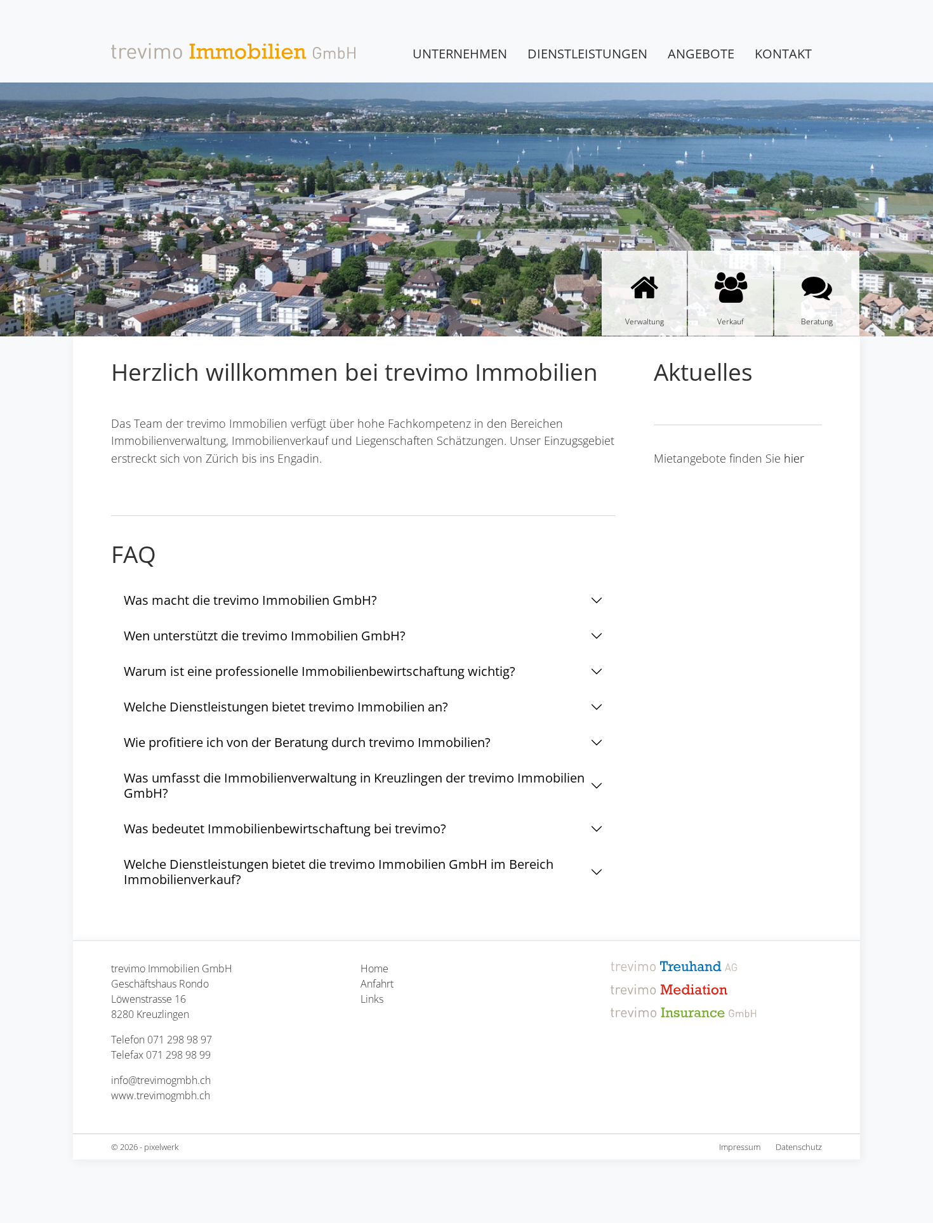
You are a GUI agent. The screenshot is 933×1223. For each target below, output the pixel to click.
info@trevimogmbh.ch (161, 1080)
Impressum (739, 1147)
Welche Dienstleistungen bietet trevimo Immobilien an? (286, 706)
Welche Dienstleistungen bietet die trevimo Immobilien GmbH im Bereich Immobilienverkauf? (338, 872)
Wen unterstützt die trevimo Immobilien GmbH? (265, 635)
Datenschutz (799, 1147)
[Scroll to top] (895, 1185)
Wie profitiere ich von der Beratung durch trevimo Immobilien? (307, 742)
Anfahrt (377, 984)
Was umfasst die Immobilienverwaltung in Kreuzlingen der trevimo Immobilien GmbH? (354, 785)
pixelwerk (161, 1147)
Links (372, 999)
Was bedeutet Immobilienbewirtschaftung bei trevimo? (285, 828)
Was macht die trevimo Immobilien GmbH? (250, 600)
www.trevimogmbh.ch (160, 1095)
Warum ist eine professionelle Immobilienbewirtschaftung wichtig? (319, 671)
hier (794, 458)
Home (374, 968)
